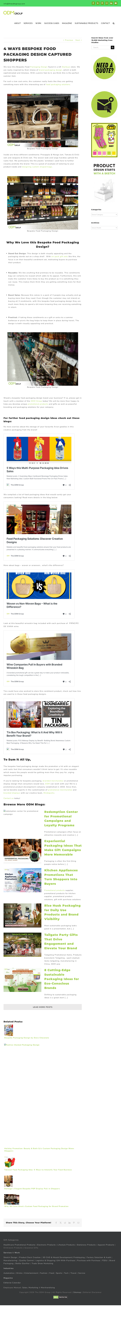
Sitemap (77, 1292)
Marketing (33, 1287)
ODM (47, 784)
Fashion (44, 1273)
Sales (25, 1287)
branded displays (12, 793)
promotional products (38, 404)
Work (17, 1252)
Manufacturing (10, 1260)
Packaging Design (39, 67)
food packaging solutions (58, 84)
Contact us (9, 798)
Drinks (19, 1273)
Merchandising (48, 1287)
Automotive (9, 1273)
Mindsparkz (48, 793)
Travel (73, 1273)
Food (51, 1273)
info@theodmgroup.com (14, 4)
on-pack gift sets (60, 256)
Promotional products (54, 890)
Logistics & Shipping (45, 1260)
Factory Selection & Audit (99, 1257)
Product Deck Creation (30, 1257)
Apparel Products (106, 1244)
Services (8, 1252)
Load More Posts (42, 1007)
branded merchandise (53, 781)
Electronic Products (46, 1244)
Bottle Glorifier (22, 1263)
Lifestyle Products (66, 1244)
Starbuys (66, 67)
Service (82, 1273)
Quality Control (26, 1260)
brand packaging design (50, 70)
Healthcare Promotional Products (19, 1244)
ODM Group (36, 401)
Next (78, 40)
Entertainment (31, 1273)
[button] (114, 23)
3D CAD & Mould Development (57, 1257)
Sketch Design (10, 1257)
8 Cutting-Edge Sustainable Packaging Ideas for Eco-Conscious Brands (61, 979)
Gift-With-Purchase (65, 1260)
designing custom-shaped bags (37, 167)
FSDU (104, 1260)
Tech (66, 1273)
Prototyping (79, 1257)
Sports (59, 1273)
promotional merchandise (60, 790)
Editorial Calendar (12, 1283)
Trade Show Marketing (42, 1263)
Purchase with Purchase (88, 1260)
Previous (69, 40)
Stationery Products (86, 1244)
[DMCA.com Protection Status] (60, 1297)
